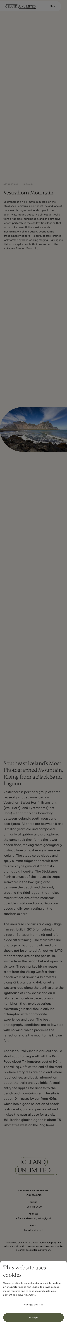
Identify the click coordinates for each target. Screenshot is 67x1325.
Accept (33, 1317)
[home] (19, 6)
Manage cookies (33, 1304)
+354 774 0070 (33, 1195)
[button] (51, 6)
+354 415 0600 (33, 1206)
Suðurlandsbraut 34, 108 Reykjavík (33, 1218)
